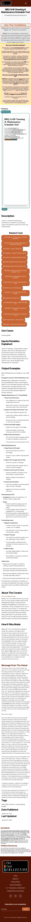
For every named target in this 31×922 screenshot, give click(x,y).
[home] (6, 3)
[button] (29, 3)
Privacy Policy (15, 882)
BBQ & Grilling (6, 112)
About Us (15, 879)
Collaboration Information (15, 891)
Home (13, 90)
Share (4, 209)
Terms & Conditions (15, 885)
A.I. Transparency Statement (15, 888)
